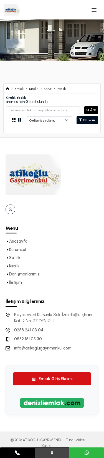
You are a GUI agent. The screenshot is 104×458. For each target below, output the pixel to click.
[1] (94, 10)
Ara (93, 110)
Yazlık (61, 89)
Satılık (14, 257)
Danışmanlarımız (24, 274)
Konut (48, 89)
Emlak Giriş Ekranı (54, 378)
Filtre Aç (89, 120)
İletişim (15, 282)
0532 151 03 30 (28, 338)
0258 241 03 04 (28, 330)
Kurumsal (17, 249)
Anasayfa (18, 241)
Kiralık (33, 89)
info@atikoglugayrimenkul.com (43, 348)
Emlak (19, 89)
